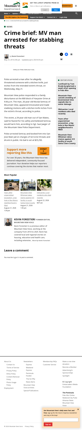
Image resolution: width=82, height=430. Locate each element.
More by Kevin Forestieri (41, 240)
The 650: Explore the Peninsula (16, 17)
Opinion (15, 13)
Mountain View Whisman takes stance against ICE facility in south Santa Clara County (27, 198)
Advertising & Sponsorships (67, 371)
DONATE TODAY (43, 151)
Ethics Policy (11, 374)
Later (45, 10)
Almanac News (67, 400)
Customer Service (49, 364)
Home (7, 21)
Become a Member (69, 367)
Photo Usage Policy (11, 383)
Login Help (63, 17)
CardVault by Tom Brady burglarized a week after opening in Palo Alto (67, 87)
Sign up (48, 424)
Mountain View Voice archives (29, 386)
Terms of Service (12, 367)
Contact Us (51, 17)
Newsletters (66, 6)
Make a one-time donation (68, 362)
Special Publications (31, 390)
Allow (56, 10)
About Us (7, 361)
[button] (28, 158)
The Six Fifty (30, 379)
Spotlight (65, 376)
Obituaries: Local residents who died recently (44, 195)
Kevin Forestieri (18, 56)
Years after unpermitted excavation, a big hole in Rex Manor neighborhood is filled (66, 124)
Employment (9, 388)
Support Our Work (36, 17)
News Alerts (30, 382)
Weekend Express (29, 368)
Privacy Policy (11, 371)
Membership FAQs (50, 361)
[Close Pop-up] (78, 409)
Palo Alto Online (68, 395)
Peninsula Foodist (29, 374)
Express (29, 364)
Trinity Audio (23, 69)
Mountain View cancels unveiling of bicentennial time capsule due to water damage (67, 99)
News (6, 13)
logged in (16, 257)
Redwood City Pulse (69, 398)
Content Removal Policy (12, 378)
